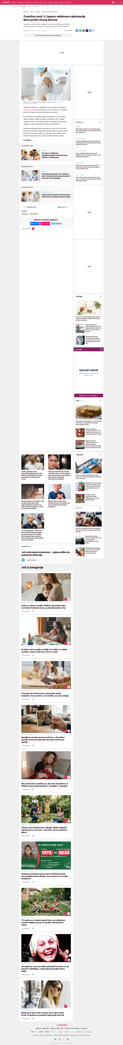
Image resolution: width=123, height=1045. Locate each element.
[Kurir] (41, 1032)
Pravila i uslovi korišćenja (45, 1035)
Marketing (83, 1035)
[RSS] (63, 1039)
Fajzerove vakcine (29, 110)
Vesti (31, 11)
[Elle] (72, 1032)
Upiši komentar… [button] (32, 560)
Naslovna (25, 11)
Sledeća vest (62, 207)
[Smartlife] (79, 1032)
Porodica (37, 11)
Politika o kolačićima (63, 1035)
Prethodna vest (31, 207)
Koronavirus (34, 214)
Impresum (35, 1035)
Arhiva (88, 1035)
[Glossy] (89, 1032)
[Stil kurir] (84, 1032)
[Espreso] (47, 1032)
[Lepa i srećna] (61, 1032)
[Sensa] (67, 1032)
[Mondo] (34, 1032)
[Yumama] (5, 2)
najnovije (25, 214)
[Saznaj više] (100, 296)
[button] (68, 30)
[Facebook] (55, 1039)
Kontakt (55, 1035)
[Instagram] (59, 1039)
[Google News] (67, 1039)
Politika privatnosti (74, 1035)
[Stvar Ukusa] (54, 1032)
